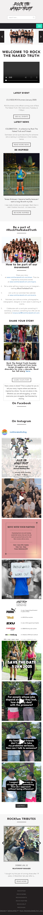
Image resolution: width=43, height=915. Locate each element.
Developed (12, 911)
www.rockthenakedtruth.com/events (23, 295)
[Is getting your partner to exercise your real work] (21, 579)
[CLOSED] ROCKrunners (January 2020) (21, 100)
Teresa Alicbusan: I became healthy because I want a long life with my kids (21, 200)
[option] (21, 37)
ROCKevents (21, 897)
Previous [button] (2, 37)
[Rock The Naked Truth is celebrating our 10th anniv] (21, 457)
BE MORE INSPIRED (21, 213)
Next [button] (41, 37)
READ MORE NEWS (21, 145)
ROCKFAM (21, 891)
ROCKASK (22, 907)
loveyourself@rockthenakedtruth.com (25, 313)
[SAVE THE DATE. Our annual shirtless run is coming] (21, 660)
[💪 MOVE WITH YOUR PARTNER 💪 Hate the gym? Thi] (21, 538)
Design (3, 911)
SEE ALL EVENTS (21, 117)
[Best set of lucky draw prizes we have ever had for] (21, 620)
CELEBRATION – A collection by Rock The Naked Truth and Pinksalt (21, 130)
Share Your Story (21, 380)
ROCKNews (21, 894)
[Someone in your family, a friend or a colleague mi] (21, 782)
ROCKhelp (21, 904)
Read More (21, 881)
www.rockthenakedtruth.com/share (19, 277)
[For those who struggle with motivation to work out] (21, 498)
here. (28, 371)
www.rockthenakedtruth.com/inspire (23, 282)
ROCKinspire (21, 901)
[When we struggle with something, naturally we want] (21, 741)
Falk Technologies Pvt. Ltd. (31, 911)
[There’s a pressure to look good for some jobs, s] (21, 701)
